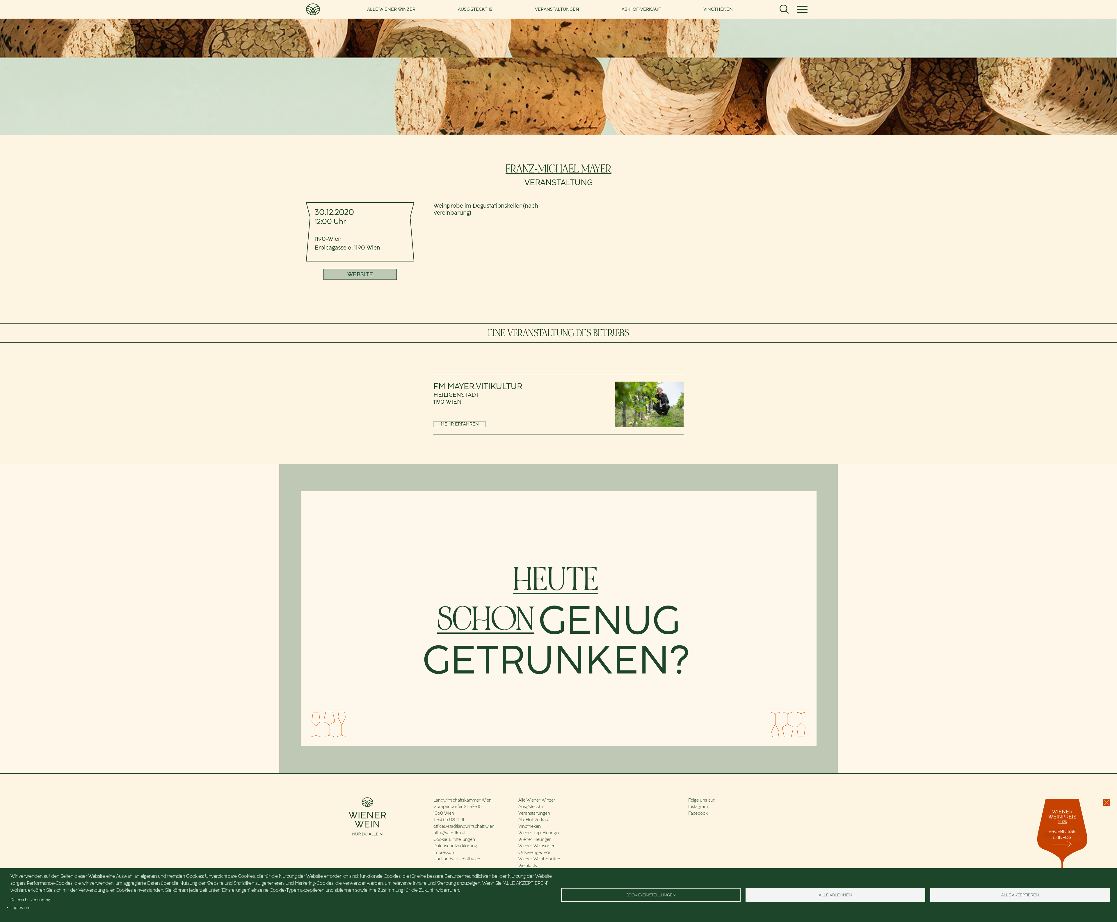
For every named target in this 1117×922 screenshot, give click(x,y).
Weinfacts (527, 865)
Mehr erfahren (460, 424)
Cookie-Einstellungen (454, 839)
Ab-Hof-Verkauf (641, 9)
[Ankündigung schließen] (1106, 802)
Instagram (698, 806)
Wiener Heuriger (534, 839)
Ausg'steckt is (475, 9)
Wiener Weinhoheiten (539, 859)
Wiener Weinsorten (537, 845)
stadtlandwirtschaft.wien (456, 859)
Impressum (444, 852)
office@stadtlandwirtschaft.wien (464, 826)
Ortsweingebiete (534, 852)
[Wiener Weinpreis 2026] (1063, 857)
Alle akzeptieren (1020, 895)
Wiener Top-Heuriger (539, 832)
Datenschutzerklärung (455, 845)
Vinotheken (718, 9)
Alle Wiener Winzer (391, 9)
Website (360, 274)
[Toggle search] (784, 9)
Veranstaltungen (557, 9)
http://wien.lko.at (449, 832)
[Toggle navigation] (802, 9)
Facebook (698, 813)
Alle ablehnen (835, 895)
